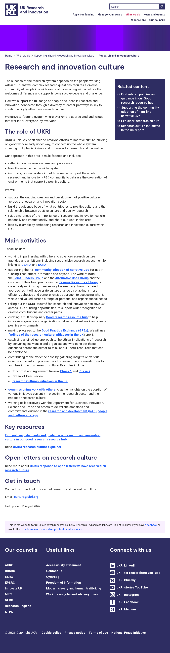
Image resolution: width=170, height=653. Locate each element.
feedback (151, 525)
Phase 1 (66, 371)
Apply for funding (83, 14)
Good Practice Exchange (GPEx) (65, 330)
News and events (154, 14)
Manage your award (110, 14)
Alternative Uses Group (72, 278)
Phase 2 (84, 371)
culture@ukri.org (26, 497)
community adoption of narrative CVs (62, 270)
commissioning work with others (31, 389)
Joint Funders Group (28, 278)
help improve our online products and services (53, 529)
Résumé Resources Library (78, 282)
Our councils (157, 20)
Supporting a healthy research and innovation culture (64, 55)
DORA (42, 265)
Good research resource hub (67, 317)
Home (8, 55)
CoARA (26, 265)
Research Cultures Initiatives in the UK (40, 381)
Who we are (138, 20)
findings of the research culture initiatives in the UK (46, 334)
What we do (133, 14)
